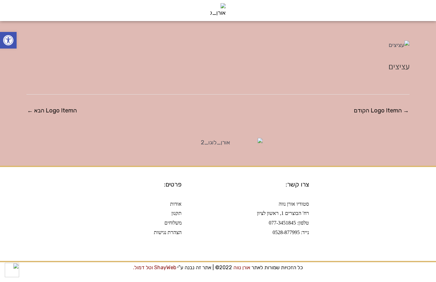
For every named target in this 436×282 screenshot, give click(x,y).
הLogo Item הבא (52, 110)
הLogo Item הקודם (381, 110)
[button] (428, 12)
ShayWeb (165, 267)
